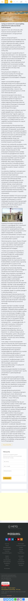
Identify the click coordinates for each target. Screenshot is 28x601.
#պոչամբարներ (7, 444)
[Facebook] (4, 599)
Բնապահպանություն (21, 545)
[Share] (23, 599)
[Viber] (18, 599)
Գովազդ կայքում (11, 587)
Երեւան (21, 558)
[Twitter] (10, 599)
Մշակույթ (21, 549)
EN (17, 1)
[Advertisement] (14, 507)
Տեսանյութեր (7, 568)
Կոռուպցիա (21, 556)
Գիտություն (21, 559)
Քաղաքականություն (7, 553)
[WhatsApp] (15, 599)
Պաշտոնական (21, 553)
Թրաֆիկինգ (7, 563)
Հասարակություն (7, 549)
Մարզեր (21, 547)
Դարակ (7, 545)
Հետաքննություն (7, 547)
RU (14, 1)
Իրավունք (7, 551)
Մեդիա (7, 565)
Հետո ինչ (7, 543)
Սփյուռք (7, 558)
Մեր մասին (4, 587)
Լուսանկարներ (21, 561)
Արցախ (7, 556)
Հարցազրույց (21, 563)
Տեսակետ (21, 565)
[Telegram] (12, 599)
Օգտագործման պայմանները (8, 589)
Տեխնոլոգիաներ (7, 561)
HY (11, 1)
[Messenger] (7, 599)
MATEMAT (9, 595)
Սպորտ (21, 551)
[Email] (20, 599)
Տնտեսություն (21, 543)
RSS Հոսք (18, 589)
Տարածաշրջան (7, 559)
